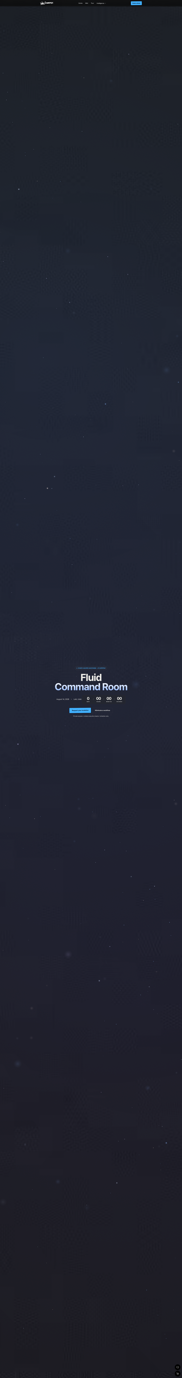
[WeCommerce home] (47, 3)
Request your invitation (80, 710)
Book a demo (136, 3)
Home (80, 3)
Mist (86, 3)
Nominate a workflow (102, 710)
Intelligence (100, 3)
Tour (92, 3)
